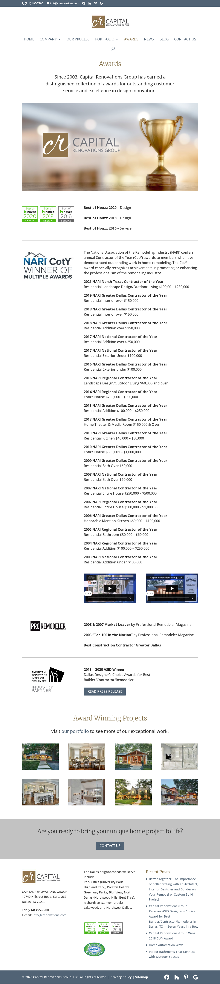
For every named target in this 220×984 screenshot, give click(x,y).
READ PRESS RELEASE (105, 691)
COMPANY (48, 40)
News (149, 40)
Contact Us (185, 40)
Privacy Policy (121, 977)
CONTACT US (110, 845)
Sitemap (141, 977)
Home (29, 40)
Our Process (78, 40)
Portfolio (104, 40)
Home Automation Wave (166, 945)
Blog (164, 40)
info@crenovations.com (49, 915)
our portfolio (75, 731)
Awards (131, 40)
